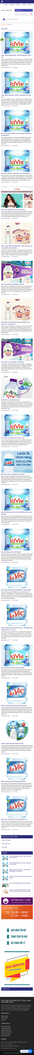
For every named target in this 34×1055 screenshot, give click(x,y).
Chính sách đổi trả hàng (6, 1031)
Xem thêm (25, 1010)
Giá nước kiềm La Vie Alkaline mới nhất (12, 284)
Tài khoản (18, 4)
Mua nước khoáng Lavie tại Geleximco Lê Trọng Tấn (16, 590)
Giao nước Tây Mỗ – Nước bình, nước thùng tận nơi (16, 173)
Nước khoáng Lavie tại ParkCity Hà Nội (12, 743)
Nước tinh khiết (6, 840)
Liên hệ (29, 4)
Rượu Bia (4, 847)
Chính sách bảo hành (5, 1033)
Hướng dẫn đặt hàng (5, 1028)
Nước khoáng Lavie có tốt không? (11, 552)
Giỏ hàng (24, 4)
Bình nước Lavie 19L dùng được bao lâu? (13, 474)
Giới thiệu (6, 4)
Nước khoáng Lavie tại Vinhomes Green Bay (14, 705)
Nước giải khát (6, 843)
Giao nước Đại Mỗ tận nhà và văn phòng (13, 209)
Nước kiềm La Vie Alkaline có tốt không (12, 362)
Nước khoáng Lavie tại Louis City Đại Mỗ (12, 667)
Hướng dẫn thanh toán (6, 1030)
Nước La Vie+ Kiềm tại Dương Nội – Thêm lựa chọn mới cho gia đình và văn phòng (20, 890)
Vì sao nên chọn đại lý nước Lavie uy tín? (13, 438)
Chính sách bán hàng (5, 1026)
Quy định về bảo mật (5, 1035)
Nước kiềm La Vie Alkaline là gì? (10, 400)
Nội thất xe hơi (27, 1053)
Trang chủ (5, 24)
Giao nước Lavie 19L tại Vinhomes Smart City (14, 819)
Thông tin (12, 4)
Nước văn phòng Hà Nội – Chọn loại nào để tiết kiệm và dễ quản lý (20, 870)
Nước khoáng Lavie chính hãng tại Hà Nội (13, 781)
